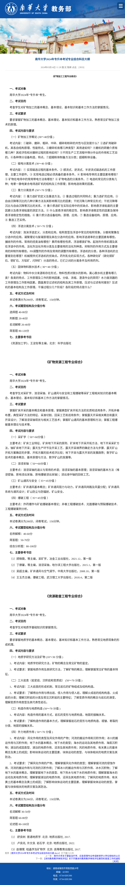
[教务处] (54, 8)
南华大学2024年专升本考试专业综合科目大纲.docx (35, 853)
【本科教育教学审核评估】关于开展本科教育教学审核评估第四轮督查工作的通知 (82, 859)
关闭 (116, 861)
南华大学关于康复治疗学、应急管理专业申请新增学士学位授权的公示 (87, 856)
